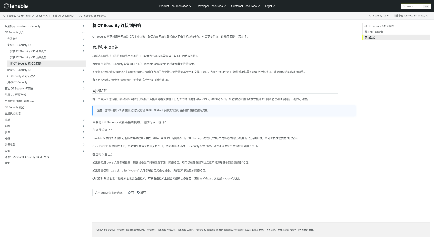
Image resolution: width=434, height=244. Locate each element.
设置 (7, 150)
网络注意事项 (238, 36)
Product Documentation (174, 5)
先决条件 (12, 38)
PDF (7, 163)
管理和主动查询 (374, 31)
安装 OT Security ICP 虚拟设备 (28, 57)
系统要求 (109, 178)
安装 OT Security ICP (19, 44)
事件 (7, 132)
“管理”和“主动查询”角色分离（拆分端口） (144, 79)
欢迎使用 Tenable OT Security (22, 26)
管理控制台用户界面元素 (19, 101)
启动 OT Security (17, 82)
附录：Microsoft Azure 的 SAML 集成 (27, 157)
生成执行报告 (13, 113)
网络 (7, 138)
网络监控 (370, 37)
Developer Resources (210, 5)
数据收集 (10, 144)
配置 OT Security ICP (19, 69)
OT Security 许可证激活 (21, 76)
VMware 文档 (211, 178)
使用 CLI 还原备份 (15, 94)
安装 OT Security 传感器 (19, 88)
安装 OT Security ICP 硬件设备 (28, 51)
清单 (7, 119)
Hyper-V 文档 (231, 178)
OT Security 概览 (15, 107)
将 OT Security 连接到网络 (26, 63)
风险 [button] (7, 125)
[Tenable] (15, 6)
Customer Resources (244, 5)
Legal (268, 5)
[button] (83, 26)
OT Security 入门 (15, 32)
